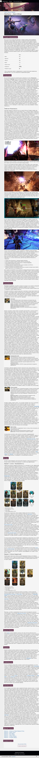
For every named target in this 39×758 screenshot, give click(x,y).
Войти (21, 1)
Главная (5, 12)
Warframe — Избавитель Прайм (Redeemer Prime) (14, 731)
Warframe (13, 12)
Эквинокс (11, 454)
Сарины (5, 454)
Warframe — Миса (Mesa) (9, 733)
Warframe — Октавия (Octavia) (10, 736)
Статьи (10, 1)
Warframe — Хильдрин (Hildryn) (10, 737)
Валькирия (29, 658)
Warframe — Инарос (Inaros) (9, 732)
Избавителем (7, 475)
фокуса (8, 632)
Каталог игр (5, 1)
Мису (37, 451)
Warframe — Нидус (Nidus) (9, 734)
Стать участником (16, 1)
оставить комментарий (22, 746)
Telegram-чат (17, 752)
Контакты (22, 752)
